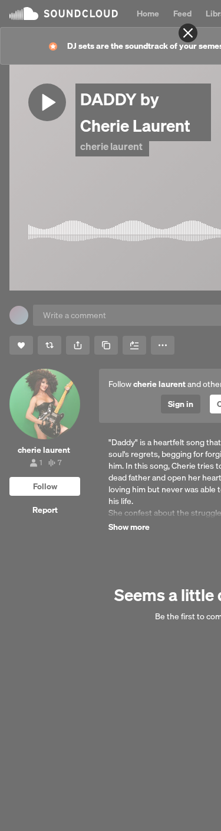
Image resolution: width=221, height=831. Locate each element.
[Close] (188, 33)
